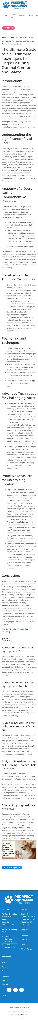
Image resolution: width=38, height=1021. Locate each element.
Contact (24, 940)
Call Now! (9, 28)
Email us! (24, 914)
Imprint (23, 944)
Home (6, 16)
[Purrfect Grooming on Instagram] (9, 990)
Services (22, 16)
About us (13, 16)
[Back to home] (16, 5)
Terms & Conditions (14, 1007)
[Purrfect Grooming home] (19, 901)
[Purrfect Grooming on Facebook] (15, 990)
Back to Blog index (12, 868)
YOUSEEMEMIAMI (22, 1015)
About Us (24, 935)
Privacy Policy (26, 949)
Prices (30, 16)
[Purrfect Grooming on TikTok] (21, 990)
